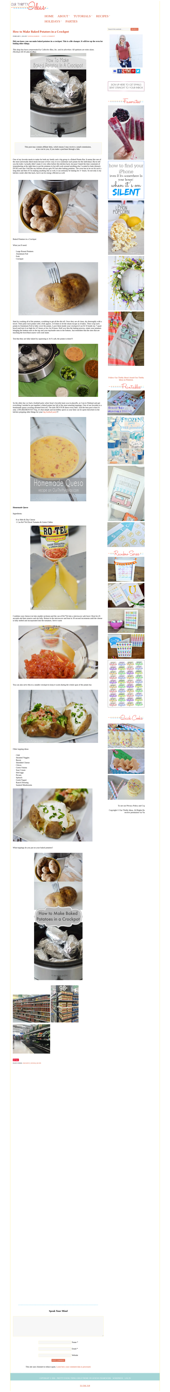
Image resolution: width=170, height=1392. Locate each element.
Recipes (101, 16)
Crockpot (26, 1063)
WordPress (118, 1378)
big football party (50, 412)
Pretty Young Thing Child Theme (72, 1378)
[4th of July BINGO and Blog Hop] (126, 416)
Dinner (33, 1063)
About (62, 16)
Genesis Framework (101, 1378)
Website (75, 1355)
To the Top (85, 1386)
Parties (71, 21)
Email (74, 1349)
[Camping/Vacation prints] (126, 493)
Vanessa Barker (33, 36)
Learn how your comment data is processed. (73, 1367)
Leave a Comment (48, 36)
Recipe (38, 1063)
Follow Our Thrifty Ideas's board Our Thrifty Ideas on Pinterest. (126, 379)
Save (16, 1060)
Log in (128, 1378)
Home (49, 16)
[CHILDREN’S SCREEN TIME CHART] (126, 548)
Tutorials (81, 16)
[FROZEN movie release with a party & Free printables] (125, 465)
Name (74, 1342)
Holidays (51, 22)
